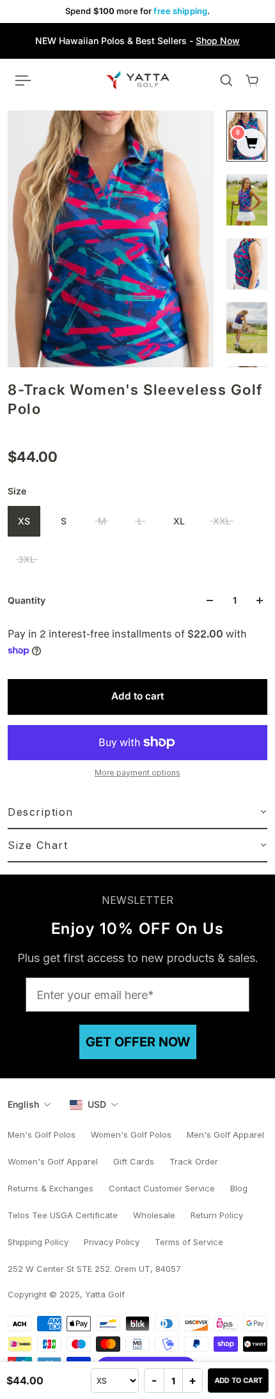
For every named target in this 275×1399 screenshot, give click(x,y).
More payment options (137, 772)
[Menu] (23, 80)
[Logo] (138, 80)
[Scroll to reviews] (137, 433)
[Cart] (252, 80)
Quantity (26, 600)
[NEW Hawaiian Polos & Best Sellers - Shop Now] (137, 41)
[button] (137, 812)
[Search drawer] (226, 80)
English (23, 1104)
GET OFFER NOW (138, 1042)
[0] (251, 143)
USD (97, 1104)
